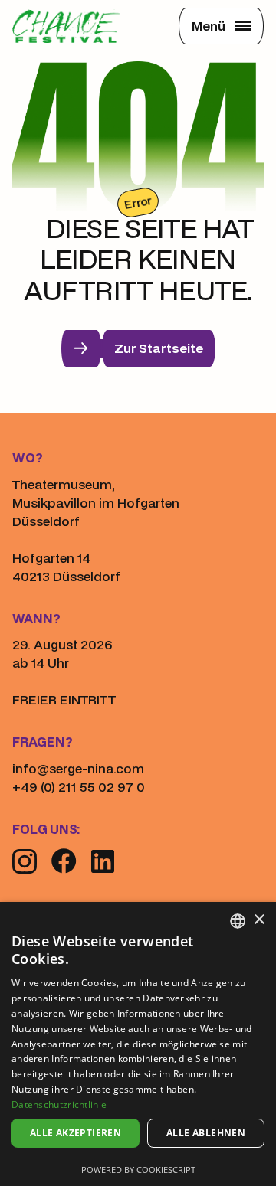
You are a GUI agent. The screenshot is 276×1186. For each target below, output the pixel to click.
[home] (67, 26)
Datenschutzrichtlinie (59, 1104)
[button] (221, 26)
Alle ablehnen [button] (205, 1132)
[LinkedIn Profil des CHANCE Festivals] (102, 861)
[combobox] (237, 921)
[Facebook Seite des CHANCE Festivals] (63, 860)
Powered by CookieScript (138, 1169)
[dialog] (138, 1044)
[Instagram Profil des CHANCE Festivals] (24, 861)
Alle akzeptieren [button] (75, 1132)
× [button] (258, 920)
